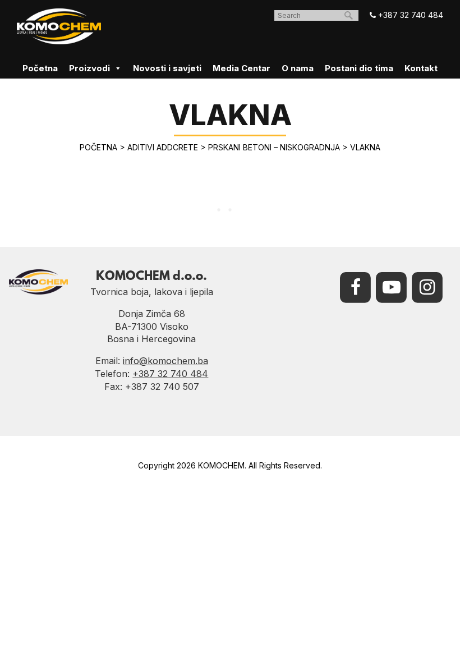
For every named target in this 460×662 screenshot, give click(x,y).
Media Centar (241, 68)
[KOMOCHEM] (59, 26)
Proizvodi (89, 68)
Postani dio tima (359, 68)
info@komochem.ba (165, 360)
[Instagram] (427, 286)
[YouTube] (392, 286)
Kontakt (421, 68)
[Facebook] (356, 286)
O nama (298, 68)
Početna (40, 68)
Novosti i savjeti (167, 68)
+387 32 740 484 (409, 15)
